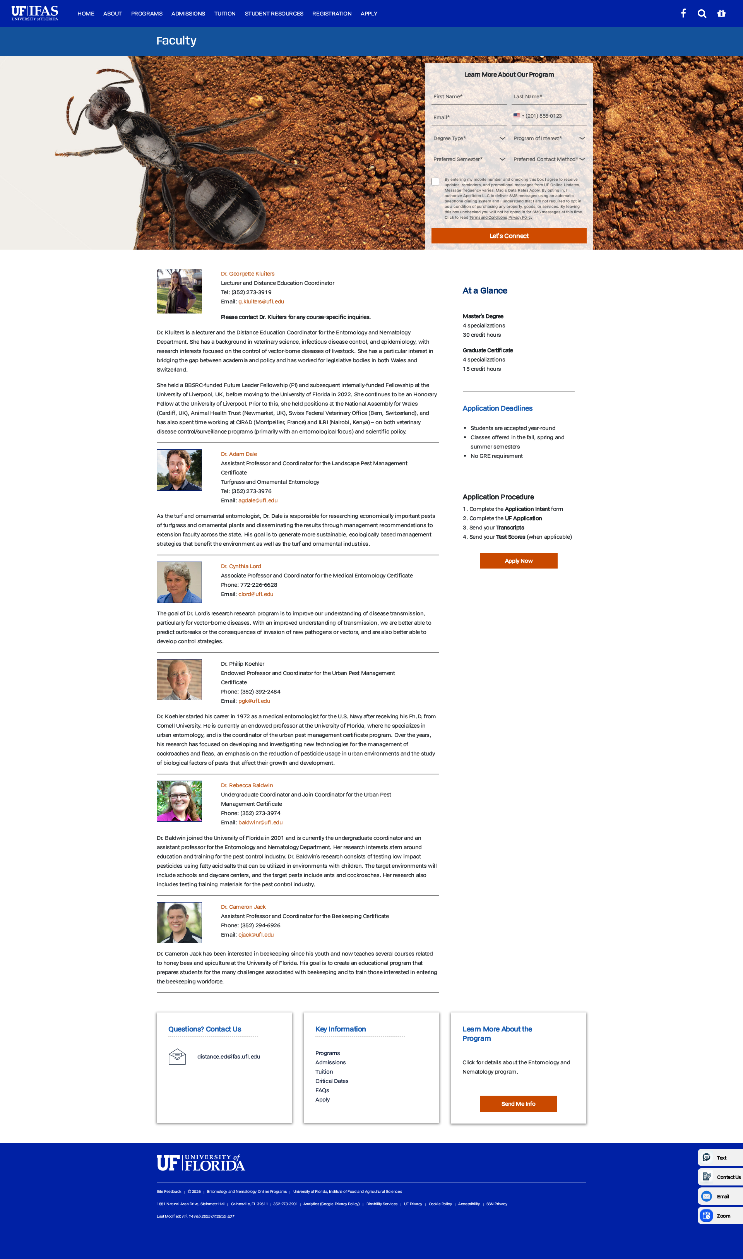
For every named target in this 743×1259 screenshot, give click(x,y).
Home (85, 13)
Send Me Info (518, 1103)
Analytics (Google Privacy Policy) (331, 1203)
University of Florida (310, 1191)
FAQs (322, 1090)
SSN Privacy (496, 1203)
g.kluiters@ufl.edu (261, 301)
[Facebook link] (683, 13)
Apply (369, 13)
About (112, 13)
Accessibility (469, 1203)
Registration (331, 13)
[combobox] (519, 116)
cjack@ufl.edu (256, 934)
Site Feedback (169, 1191)
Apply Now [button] (518, 560)
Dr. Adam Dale (239, 453)
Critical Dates (331, 1080)
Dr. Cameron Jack (243, 906)
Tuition (225, 13)
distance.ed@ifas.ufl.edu (228, 1056)
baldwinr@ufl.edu (260, 822)
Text (721, 1158)
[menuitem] (86, 13)
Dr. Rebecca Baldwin (247, 785)
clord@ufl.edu (256, 594)
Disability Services (381, 1203)
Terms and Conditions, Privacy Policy (500, 217)
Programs (147, 13)
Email (723, 1196)
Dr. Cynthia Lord (241, 566)
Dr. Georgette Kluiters (248, 273)
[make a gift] (721, 13)
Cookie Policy (440, 1203)
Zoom (723, 1216)
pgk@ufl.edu (254, 700)
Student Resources (274, 13)
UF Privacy (413, 1203)
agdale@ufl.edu (257, 500)
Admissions (188, 13)
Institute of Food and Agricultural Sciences (365, 1191)
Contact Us (729, 1177)
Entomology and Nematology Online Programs (247, 1191)
